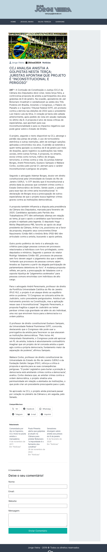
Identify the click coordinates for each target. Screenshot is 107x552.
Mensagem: (14, 510)
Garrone (60, 22)
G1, (38, 166)
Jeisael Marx (27, 22)
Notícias (46, 62)
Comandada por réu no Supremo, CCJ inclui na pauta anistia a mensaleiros (17, 433)
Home (13, 22)
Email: (11, 491)
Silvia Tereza (44, 22)
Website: (12, 501)
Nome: (11, 482)
